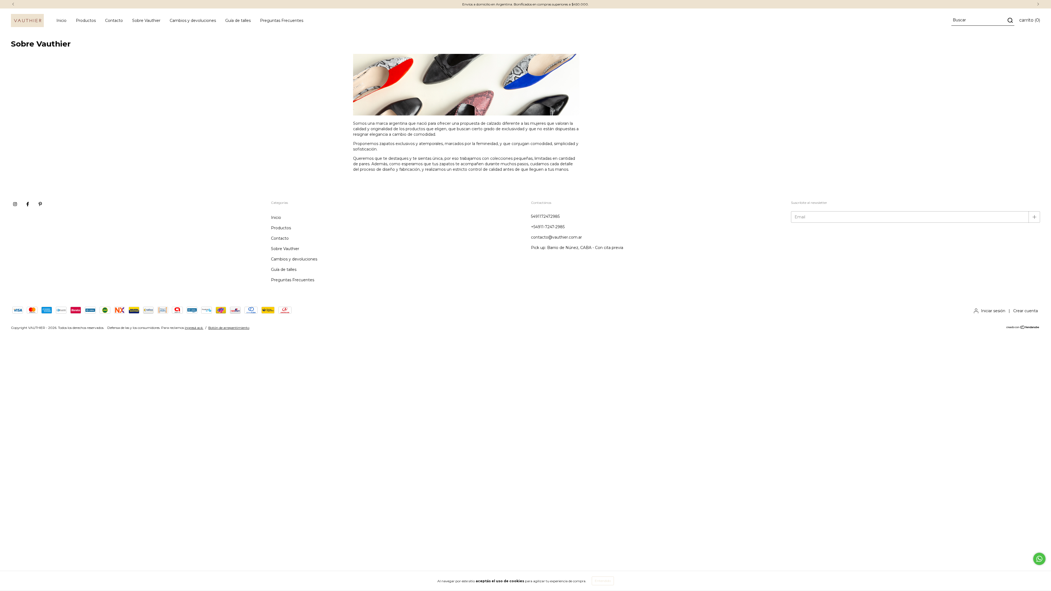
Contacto (114, 20)
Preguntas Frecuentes (281, 20)
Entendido (603, 581)
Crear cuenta (1025, 310)
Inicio (61, 20)
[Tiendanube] (1023, 328)
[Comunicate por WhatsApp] (1039, 559)
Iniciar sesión (993, 310)
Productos (86, 20)
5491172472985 (545, 216)
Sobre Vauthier (146, 20)
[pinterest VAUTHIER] (40, 204)
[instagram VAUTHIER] (15, 204)
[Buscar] (1009, 20)
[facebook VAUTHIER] (28, 204)
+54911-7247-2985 (548, 226)
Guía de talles (238, 20)
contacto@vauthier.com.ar (556, 237)
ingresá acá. (194, 328)
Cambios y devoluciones (193, 20)
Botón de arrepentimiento (228, 328)
